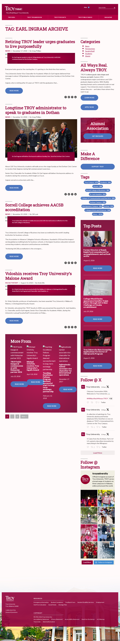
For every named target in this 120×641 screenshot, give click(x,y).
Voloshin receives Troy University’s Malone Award (38, 276)
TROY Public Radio (85, 17)
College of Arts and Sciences (97, 210)
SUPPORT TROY (98, 167)
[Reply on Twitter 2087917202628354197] (88, 447)
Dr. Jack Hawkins (97, 194)
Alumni (87, 56)
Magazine (108, 17)
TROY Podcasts (60, 17)
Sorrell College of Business (97, 190)
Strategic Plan (62, 605)
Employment (100, 602)
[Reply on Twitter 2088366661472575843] (88, 402)
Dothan (108, 206)
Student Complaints (57, 602)
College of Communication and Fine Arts (98, 198)
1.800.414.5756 (11, 610)
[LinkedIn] (75, 97)
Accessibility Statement (72, 619)
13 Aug (103, 434)
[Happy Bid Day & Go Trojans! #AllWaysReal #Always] (89, 532)
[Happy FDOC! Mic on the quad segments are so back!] (89, 515)
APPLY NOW (89, 107)
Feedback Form (70, 602)
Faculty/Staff (11, 283)
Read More (14, 91)
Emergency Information (41, 602)
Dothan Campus (97, 202)
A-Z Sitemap (100, 619)
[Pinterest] (72, 97)
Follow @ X (91, 379)
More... (97, 214)
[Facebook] (65, 97)
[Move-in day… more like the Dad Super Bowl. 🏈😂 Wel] (106, 532)
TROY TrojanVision (34, 17)
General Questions (12, 612)
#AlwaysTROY (102, 398)
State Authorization (49, 622)
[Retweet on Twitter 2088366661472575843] (92, 402)
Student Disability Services (85, 602)
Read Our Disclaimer (88, 619)
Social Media (52, 605)
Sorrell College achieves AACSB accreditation (34, 207)
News (7, 51)
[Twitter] (69, 97)
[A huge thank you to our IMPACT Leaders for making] (89, 550)
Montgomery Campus (92, 206)
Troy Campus (91, 182)
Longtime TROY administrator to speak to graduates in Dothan (35, 110)
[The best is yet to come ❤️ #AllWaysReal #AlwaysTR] (106, 515)
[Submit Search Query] (115, 7)
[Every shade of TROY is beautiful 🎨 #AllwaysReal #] (106, 550)
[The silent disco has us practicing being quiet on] (89, 498)
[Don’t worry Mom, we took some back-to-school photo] (106, 498)
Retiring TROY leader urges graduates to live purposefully (40, 44)
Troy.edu (11, 17)
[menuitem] (87, 7)
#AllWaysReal (92, 398)
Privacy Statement (57, 619)
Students (88, 54)
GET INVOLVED (97, 136)
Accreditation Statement (41, 619)
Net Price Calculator (40, 605)
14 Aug (103, 387)
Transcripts (37, 622)
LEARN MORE (89, 98)
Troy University (93, 387)
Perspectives (90, 49)
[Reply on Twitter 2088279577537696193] (88, 427)
